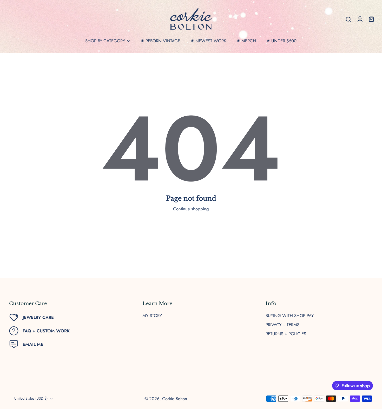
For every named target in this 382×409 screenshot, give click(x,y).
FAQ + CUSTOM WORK (46, 331)
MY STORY (152, 316)
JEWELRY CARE (38, 317)
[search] (348, 19)
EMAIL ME (33, 344)
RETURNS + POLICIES (286, 334)
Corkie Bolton (174, 398)
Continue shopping (191, 209)
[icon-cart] (371, 19)
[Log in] (359, 19)
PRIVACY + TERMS (282, 325)
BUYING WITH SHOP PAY (290, 316)
